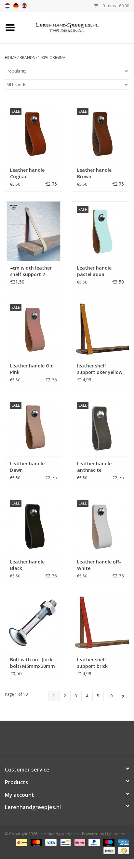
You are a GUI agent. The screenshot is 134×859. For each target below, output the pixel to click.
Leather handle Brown (94, 173)
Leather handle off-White (99, 565)
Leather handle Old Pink (32, 369)
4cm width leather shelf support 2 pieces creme (31, 271)
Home (10, 57)
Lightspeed (115, 834)
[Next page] (123, 696)
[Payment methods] (21, 842)
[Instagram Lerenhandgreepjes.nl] (73, 740)
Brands (27, 57)
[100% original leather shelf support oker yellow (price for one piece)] (100, 329)
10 (110, 696)
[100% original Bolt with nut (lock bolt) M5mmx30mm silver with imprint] (33, 623)
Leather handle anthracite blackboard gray (95, 466)
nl (7, 5)
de (16, 5)
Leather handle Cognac (27, 173)
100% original (52, 57)
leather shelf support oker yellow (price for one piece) (99, 369)
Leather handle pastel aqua (94, 271)
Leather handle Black (27, 565)
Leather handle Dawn (27, 466)
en (24, 5)
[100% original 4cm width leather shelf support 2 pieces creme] (33, 231)
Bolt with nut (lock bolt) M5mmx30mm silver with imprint (32, 662)
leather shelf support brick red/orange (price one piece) (96, 662)
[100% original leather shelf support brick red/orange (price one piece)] (100, 623)
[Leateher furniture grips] (77, 27)
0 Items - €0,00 (115, 5)
